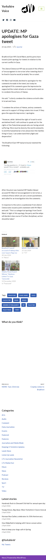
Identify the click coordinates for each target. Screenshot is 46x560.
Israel (16, 300)
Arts (3, 415)
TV (3, 487)
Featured (5, 435)
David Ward (23, 295)
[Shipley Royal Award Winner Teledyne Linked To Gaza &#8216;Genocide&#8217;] (10, 265)
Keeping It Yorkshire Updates (13, 447)
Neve (4, 558)
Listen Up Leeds (8, 455)
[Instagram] (10, 19)
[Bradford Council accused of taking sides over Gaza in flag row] (10, 242)
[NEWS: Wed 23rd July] (31, 242)
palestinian (7, 310)
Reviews (5, 479)
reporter (19, 47)
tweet (17, 310)
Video (4, 491)
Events (4, 431)
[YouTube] (14, 19)
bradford (12, 295)
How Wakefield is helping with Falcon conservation (22, 523)
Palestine (31, 305)
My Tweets (6, 544)
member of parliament (11, 305)
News (4, 471)
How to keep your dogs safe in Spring (16, 529)
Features (5, 439)
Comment (5, 423)
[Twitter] (3, 19)
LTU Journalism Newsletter (12, 459)
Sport (4, 483)
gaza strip (7, 300)
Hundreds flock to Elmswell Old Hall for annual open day (23, 503)
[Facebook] (7, 19)
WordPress (21, 558)
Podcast (5, 475)
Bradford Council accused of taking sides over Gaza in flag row (10, 250)
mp (24, 305)
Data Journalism (8, 427)
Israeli (24, 300)
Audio (4, 419)
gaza (33, 295)
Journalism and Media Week (12, 443)
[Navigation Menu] (41, 9)
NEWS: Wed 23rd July (30, 248)
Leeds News (6, 451)
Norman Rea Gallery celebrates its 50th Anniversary (22, 516)
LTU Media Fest (8, 463)
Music (4, 467)
